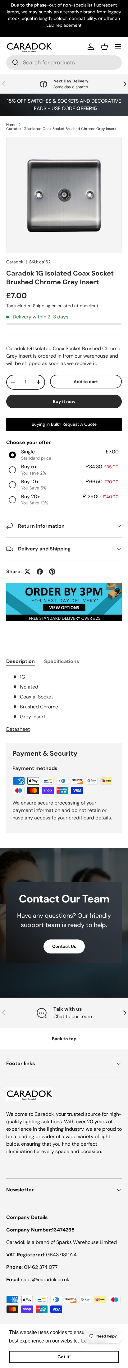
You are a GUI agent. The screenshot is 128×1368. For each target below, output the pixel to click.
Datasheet (18, 729)
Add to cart (86, 381)
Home (11, 125)
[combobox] (64, 62)
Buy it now (64, 401)
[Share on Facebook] (40, 571)
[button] (104, 46)
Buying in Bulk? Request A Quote (64, 424)
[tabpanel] (64, 703)
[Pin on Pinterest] (52, 571)
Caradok (14, 262)
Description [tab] (20, 661)
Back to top (64, 1038)
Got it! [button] (64, 1356)
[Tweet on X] (27, 571)
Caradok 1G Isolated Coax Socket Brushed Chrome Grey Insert (61, 129)
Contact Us (64, 946)
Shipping (41, 305)
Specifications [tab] (61, 661)
